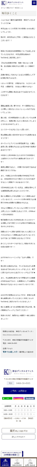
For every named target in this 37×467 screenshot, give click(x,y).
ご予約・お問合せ (18, 391)
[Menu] (34, 3)
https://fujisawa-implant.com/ (12, 335)
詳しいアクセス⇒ (18, 437)
